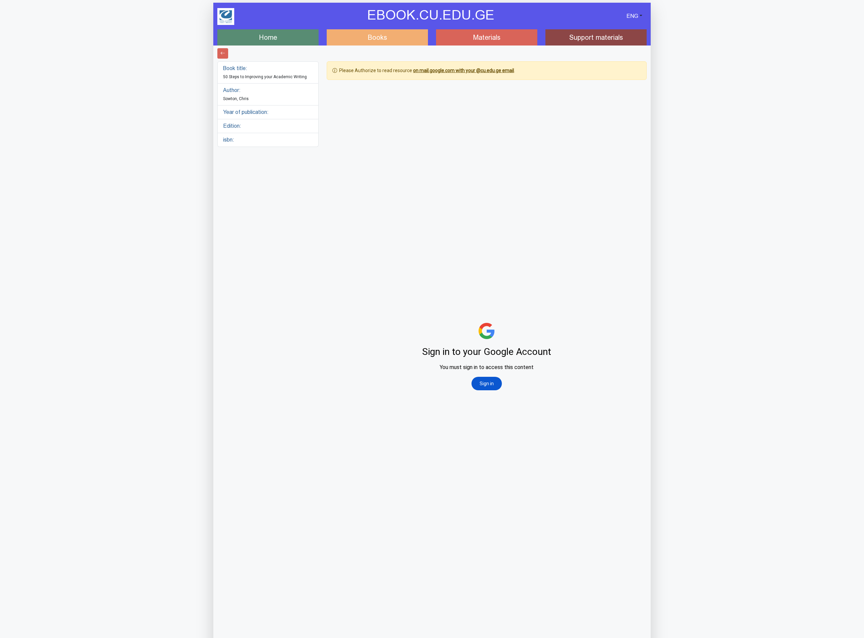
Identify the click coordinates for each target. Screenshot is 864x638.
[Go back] (222, 53)
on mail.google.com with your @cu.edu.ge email (463, 70)
